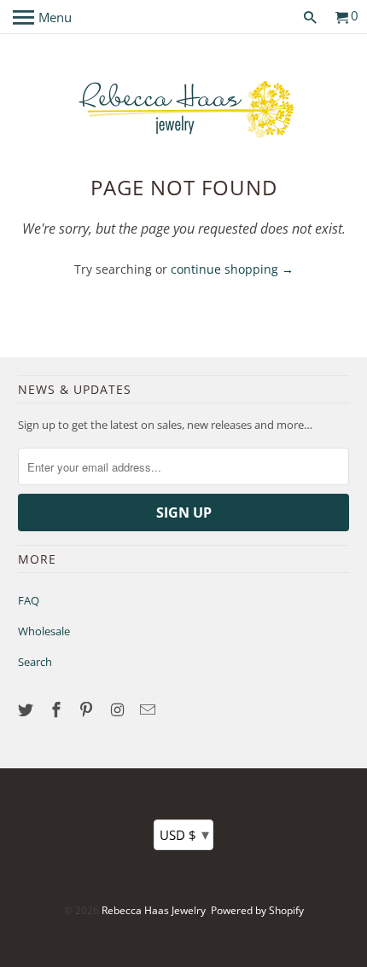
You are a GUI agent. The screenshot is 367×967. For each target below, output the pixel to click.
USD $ (184, 834)
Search (35, 661)
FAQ (28, 600)
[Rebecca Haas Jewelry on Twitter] (27, 709)
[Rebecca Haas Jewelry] (183, 108)
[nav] (42, 17)
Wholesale (44, 631)
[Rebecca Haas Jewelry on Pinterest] (88, 709)
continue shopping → (232, 269)
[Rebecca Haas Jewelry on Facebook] (58, 709)
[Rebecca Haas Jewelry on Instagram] (118, 709)
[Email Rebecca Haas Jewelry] (149, 709)
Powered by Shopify (257, 910)
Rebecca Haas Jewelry (154, 910)
